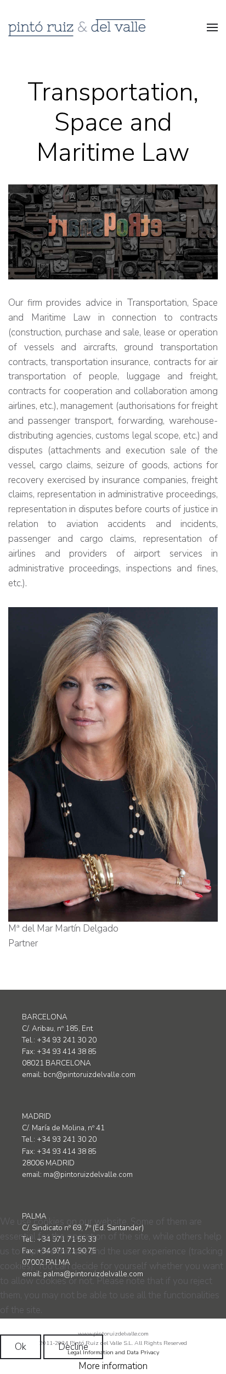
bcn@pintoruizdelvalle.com (89, 1075)
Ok (20, 1347)
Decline (73, 1347)
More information (113, 1366)
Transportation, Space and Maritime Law (113, 122)
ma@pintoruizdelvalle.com (88, 1175)
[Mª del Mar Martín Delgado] (113, 764)
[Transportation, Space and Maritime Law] (113, 232)
